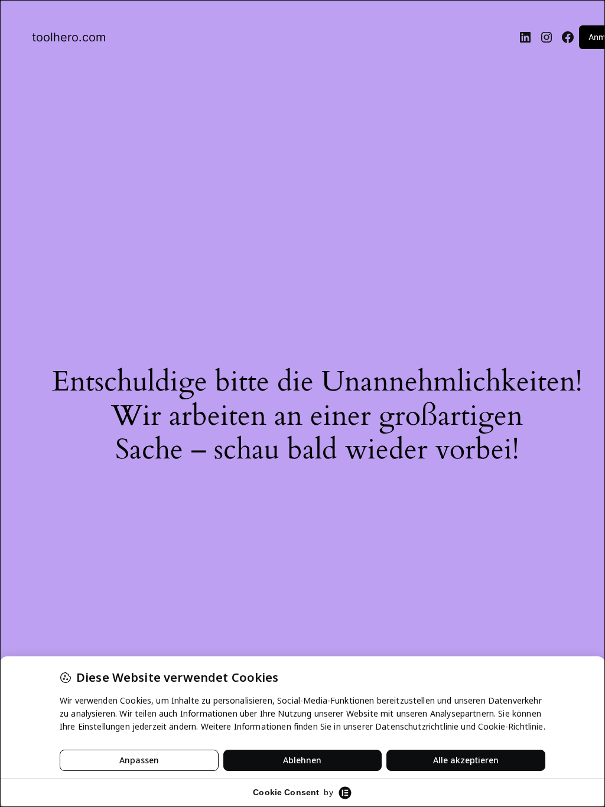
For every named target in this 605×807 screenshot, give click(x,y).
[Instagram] (546, 37)
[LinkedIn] (525, 37)
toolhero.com (69, 37)
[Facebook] (568, 37)
